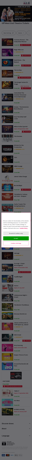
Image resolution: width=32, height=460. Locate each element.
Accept (16, 238)
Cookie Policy (23, 228)
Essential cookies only (16, 233)
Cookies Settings (16, 243)
